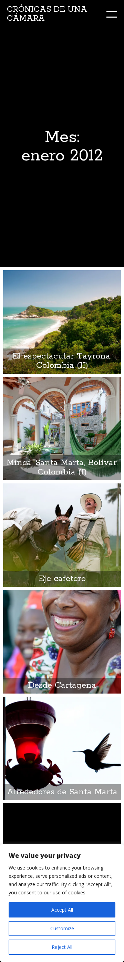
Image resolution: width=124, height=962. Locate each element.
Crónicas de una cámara (47, 13)
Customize (62, 928)
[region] (62, 903)
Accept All (62, 909)
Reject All (62, 947)
